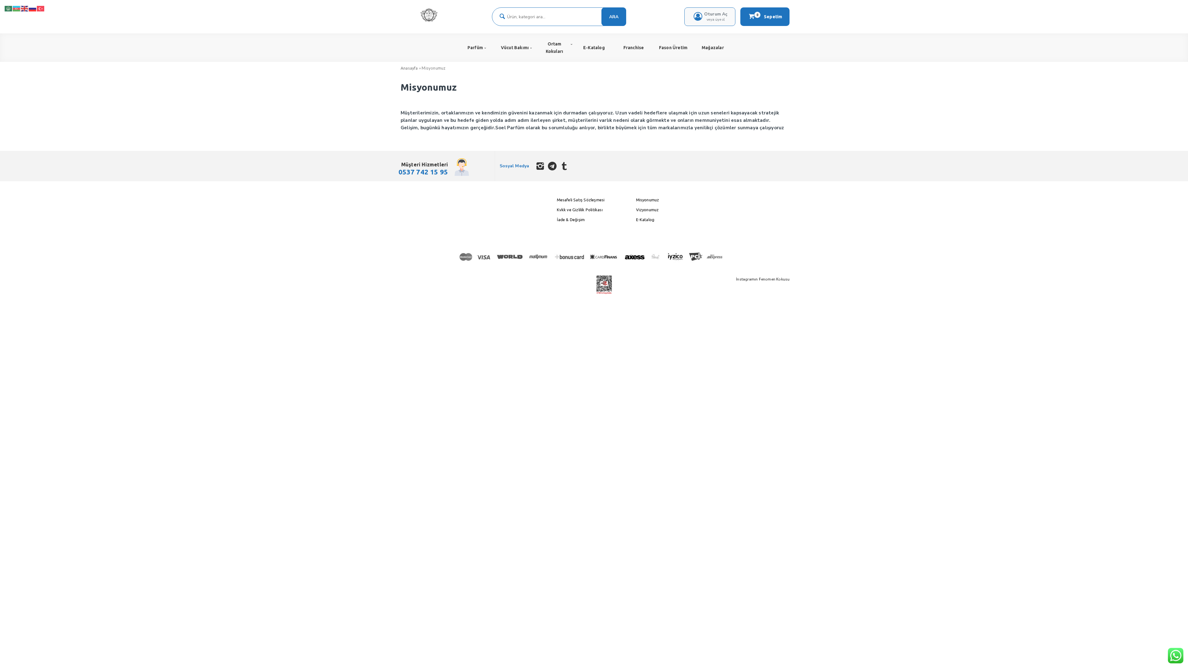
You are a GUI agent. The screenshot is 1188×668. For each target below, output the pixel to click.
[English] (25, 8)
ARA (613, 17)
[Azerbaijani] (17, 8)
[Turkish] (41, 8)
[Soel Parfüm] (429, 21)
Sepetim (769, 16)
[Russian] (33, 8)
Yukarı (1168, 654)
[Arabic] (9, 8)
